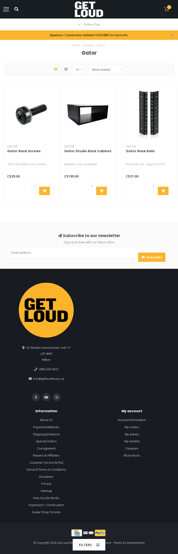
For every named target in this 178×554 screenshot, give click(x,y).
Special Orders (46, 441)
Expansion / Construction (46, 505)
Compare (131, 448)
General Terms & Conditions (46, 469)
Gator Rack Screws (24, 151)
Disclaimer (46, 477)
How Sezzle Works (46, 498)
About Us (46, 420)
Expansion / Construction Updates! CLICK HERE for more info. (89, 35)
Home (76, 45)
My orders (132, 427)
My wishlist (132, 441)
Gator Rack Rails (140, 151)
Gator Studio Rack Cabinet (87, 151)
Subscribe (154, 257)
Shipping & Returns (46, 434)
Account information (132, 420)
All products (132, 455)
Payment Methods (46, 427)
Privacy (46, 483)
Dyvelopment (136, 543)
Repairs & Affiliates (46, 455)
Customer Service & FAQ (46, 462)
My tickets (132, 434)
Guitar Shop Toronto (46, 512)
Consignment (46, 448)
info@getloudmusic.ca (48, 379)
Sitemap (46, 491)
